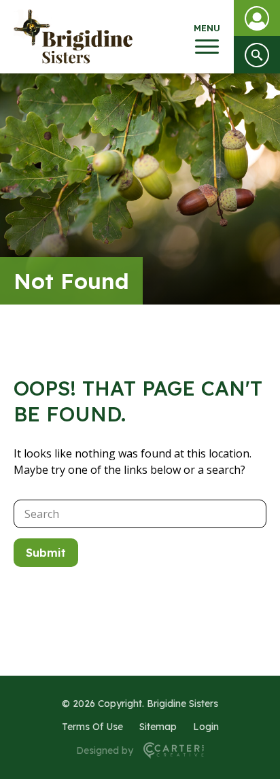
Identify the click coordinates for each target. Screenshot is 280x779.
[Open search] (257, 54)
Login (206, 727)
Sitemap (158, 727)
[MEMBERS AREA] (257, 18)
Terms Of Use (92, 727)
